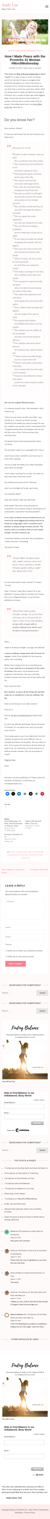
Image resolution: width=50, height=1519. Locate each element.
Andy (25, 68)
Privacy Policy (29, 1513)
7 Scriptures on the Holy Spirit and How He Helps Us (26, 1168)
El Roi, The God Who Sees (15, 1204)
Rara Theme (33, 1510)
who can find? (22, 855)
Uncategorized (14, 51)
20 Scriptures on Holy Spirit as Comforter (21, 1173)
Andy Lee (10, 5)
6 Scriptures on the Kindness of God (19, 1178)
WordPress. (19, 1513)
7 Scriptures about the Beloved (17, 1183)
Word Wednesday (28, 51)
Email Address (10, 1102)
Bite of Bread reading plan (28, 74)
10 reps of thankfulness (20, 715)
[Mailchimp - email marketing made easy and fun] (18, 1129)
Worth (39, 51)
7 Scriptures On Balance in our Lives (19, 1189)
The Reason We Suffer (39, 870)
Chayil (12, 852)
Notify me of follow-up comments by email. (25, 951)
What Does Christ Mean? (14, 1194)
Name (7, 1113)
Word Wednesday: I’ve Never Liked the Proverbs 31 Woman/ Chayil (13, 823)
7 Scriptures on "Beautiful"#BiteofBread (20, 1199)
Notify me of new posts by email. (20, 957)
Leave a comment (34, 68)
